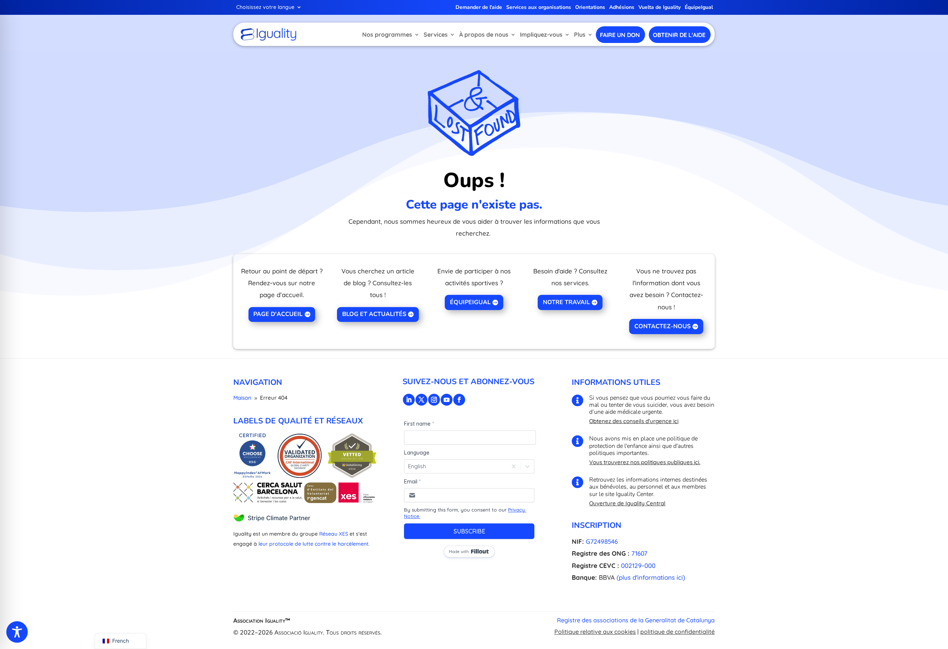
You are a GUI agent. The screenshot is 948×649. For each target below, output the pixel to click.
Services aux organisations (538, 8)
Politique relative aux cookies (595, 631)
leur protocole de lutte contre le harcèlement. (314, 543)
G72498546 (602, 541)
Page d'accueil (278, 314)
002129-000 (638, 565)
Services (436, 34)
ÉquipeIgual (699, 8)
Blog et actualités (374, 314)
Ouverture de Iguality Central (627, 503)
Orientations (590, 8)
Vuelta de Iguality (659, 8)
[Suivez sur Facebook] (459, 400)
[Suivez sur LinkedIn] (409, 400)
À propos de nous (483, 34)
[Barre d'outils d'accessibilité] (17, 631)
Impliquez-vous (541, 34)
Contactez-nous (662, 326)
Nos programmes (387, 34)
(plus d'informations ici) (651, 577)
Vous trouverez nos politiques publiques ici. (644, 462)
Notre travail (566, 302)
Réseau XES (333, 533)
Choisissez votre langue (265, 7)
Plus (579, 34)
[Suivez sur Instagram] (434, 400)
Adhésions (621, 8)
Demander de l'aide (478, 8)
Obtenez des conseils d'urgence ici (633, 421)
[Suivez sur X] (421, 400)
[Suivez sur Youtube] (447, 400)
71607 (639, 553)
